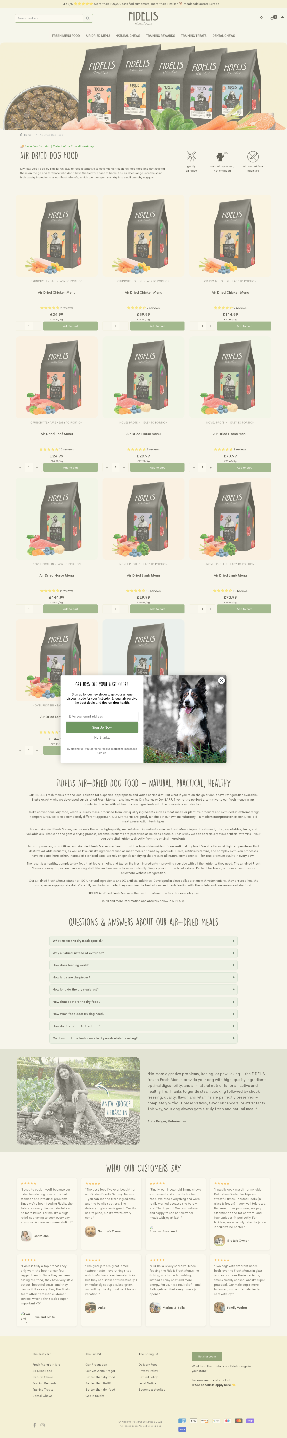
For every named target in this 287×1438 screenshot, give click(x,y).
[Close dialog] (221, 680)
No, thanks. (102, 737)
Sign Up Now (102, 727)
